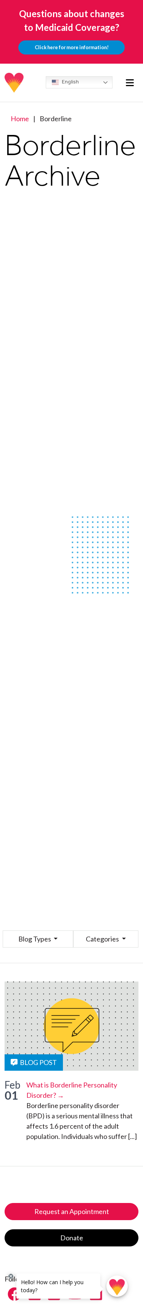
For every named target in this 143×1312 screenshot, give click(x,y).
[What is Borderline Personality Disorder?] (71, 1026)
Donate (71, 1237)
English (70, 82)
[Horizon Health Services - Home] (14, 83)
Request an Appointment (71, 1211)
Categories (103, 939)
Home (20, 118)
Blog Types (35, 939)
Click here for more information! (72, 47)
